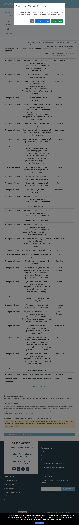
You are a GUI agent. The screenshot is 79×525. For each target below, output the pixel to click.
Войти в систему (42, 21)
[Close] (62, 6)
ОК (39, 523)
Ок (32, 21)
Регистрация (57, 21)
